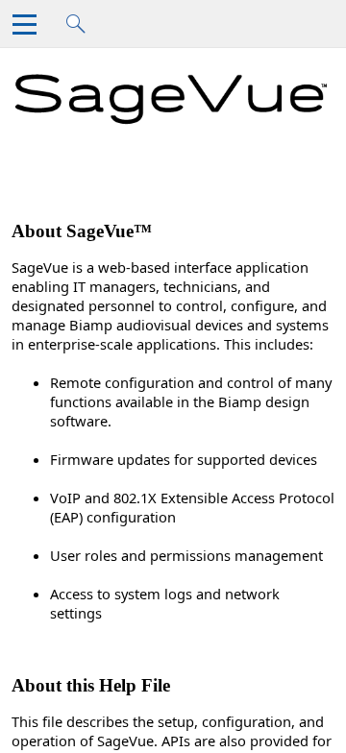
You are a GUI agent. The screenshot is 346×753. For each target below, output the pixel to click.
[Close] (28, 29)
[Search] (82, 29)
